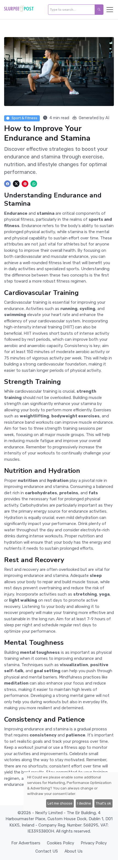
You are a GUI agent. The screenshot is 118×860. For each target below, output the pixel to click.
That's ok (103, 803)
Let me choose (59, 803)
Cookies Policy (60, 843)
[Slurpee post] (18, 9)
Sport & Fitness (24, 118)
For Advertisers (25, 843)
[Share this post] (7, 183)
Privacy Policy (94, 843)
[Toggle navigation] (110, 9)
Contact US (46, 851)
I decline (84, 803)
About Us (73, 851)
